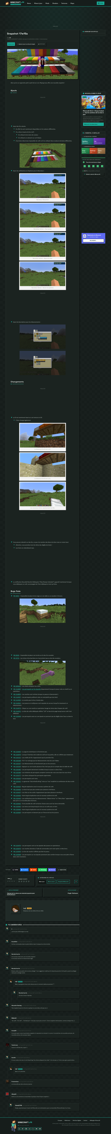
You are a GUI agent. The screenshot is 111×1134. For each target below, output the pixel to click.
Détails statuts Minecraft (93, 174)
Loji (24, 908)
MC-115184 (17, 772)
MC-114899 (17, 694)
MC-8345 (16, 655)
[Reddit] (26, 1128)
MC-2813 (16, 596)
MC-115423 (17, 786)
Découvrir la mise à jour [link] (93, 124)
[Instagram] (29, 1128)
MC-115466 (17, 809)
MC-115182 (17, 769)
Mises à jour (38, 3)
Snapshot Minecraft (63, 881)
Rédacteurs (67, 1120)
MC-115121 (17, 757)
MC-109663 (17, 686)
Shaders (55, 3)
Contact (85, 1120)
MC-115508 (17, 854)
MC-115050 (17, 752)
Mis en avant (51, 881)
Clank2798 (18, 1105)
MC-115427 (17, 792)
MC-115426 (17, 789)
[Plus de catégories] (76, 881)
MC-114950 (17, 700)
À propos (60, 1120)
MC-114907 (17, 697)
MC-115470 (17, 845)
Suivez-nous (11, 44)
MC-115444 (17, 798)
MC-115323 (17, 778)
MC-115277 (17, 775)
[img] (85, 166)
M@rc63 (14, 1018)
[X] (19, 1128)
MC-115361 (17, 781)
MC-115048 (17, 716)
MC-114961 (17, 703)
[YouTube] (36, 1128)
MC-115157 (17, 763)
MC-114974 (17, 708)
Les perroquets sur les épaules (31, 689)
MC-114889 (17, 689)
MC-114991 (17, 711)
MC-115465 (17, 806)
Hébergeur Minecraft (95, 1120)
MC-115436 (17, 795)
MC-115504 (17, 851)
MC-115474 (17, 848)
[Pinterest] (22, 1128)
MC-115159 (17, 766)
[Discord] (40, 1128)
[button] (41, 44)
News (29, 3)
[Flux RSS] (33, 1128)
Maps (72, 3)
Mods (47, 3)
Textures (64, 3)
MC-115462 (17, 803)
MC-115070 (17, 754)
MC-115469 (17, 812)
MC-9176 (16, 658)
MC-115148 (17, 760)
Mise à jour (42, 881)
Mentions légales (77, 1120)
